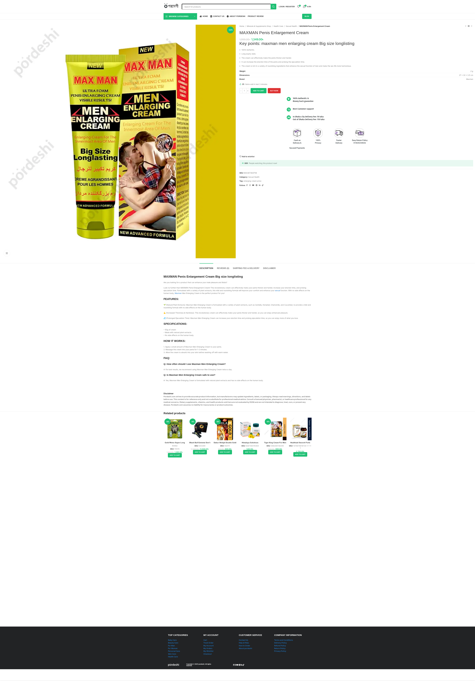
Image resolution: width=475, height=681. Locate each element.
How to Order (244, 646)
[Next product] (471, 26)
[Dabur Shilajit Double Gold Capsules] (225, 429)
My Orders (207, 648)
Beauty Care (173, 643)
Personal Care (174, 651)
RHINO (174, 446)
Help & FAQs (244, 643)
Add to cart (258, 91)
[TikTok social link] (262, 185)
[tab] (206, 267)
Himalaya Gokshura (250, 443)
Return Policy (279, 648)
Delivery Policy (280, 643)
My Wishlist (208, 651)
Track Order (208, 643)
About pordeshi (245, 648)
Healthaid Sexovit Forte (300, 443)
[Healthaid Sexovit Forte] (300, 429)
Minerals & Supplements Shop (259, 26)
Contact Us (243, 640)
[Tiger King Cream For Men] (275, 429)
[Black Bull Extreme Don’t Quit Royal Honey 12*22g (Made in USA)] (200, 429)
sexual (277, 290)
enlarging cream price (252, 181)
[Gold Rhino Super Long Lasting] (175, 429)
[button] (175, 455)
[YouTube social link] (253, 185)
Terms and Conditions (283, 640)
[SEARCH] (273, 6)
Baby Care (172, 640)
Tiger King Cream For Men (275, 443)
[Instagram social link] (249, 185)
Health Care (278, 26)
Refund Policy (280, 646)
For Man (171, 646)
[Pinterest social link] (256, 185)
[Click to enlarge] (7, 253)
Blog (307, 16)
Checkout (207, 654)
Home (241, 26)
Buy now (274, 91)
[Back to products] (468, 26)
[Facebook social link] (247, 185)
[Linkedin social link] (259, 185)
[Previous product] (465, 26)
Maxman (178, 293)
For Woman (173, 648)
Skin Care (172, 654)
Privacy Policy (280, 651)
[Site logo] (171, 6)
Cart (205, 640)
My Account (208, 646)
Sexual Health (291, 26)
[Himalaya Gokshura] (250, 429)
